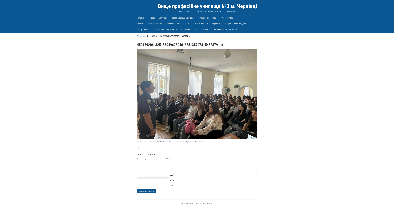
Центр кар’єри (143, 29)
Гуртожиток (172, 29)
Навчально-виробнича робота (149, 23)
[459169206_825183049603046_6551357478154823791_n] (197, 93)
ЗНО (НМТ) (159, 29)
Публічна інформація (207, 18)
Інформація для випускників (183, 18)
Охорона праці (227, 18)
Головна (140, 18)
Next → (140, 148)
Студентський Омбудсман (236, 23)
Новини (152, 18)
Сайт (172, 186)
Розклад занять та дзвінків (225, 29)
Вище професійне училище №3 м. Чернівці (207, 6)
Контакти (207, 29)
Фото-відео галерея (189, 29)
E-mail (173, 180)
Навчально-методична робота (207, 23)
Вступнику (163, 18)
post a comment (198, 142)
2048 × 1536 (162, 142)
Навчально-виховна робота (178, 23)
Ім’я (172, 175)
